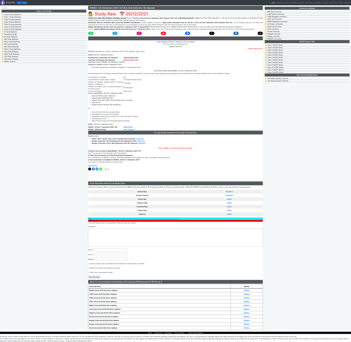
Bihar (150, 219)
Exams (325, 3)
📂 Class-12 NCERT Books (274, 72)
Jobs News (309, 3)
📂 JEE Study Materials (10, 56)
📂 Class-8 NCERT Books (274, 62)
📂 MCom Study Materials (11, 49)
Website (91, 259)
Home (273, 3)
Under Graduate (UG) (172, 219)
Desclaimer (168, 333)
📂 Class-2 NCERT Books (274, 47)
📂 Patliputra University (273, 26)
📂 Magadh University (272, 34)
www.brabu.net (129, 129)
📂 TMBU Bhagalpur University (275, 16)
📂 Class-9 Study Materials (11, 22)
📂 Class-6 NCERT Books (274, 57)
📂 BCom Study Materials (11, 42)
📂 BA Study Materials (9, 37)
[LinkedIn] (236, 33)
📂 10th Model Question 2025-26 (276, 78)
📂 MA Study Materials (10, 44)
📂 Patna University (272, 29)
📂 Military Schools (8, 61)
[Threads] (260, 33)
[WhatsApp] (90, 33)
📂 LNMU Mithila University (274, 14)
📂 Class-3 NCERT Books (274, 50)
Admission (95, 219)
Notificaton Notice (297, 3)
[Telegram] (115, 33)
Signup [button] (24, 2)
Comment (92, 226)
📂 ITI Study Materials (9, 32)
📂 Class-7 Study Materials (11, 17)
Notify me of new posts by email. (101, 272)
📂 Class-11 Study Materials (11, 27)
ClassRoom (318, 3)
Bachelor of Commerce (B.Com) (122, 219)
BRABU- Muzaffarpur (159, 219)
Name (90, 250)
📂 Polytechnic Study (9, 34)
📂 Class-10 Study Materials (11, 24)
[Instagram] (139, 33)
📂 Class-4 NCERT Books (274, 52)
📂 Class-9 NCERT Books (274, 65)
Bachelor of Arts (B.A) (105, 219)
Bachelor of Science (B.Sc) (140, 219)
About (150, 333)
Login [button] (19, 2)
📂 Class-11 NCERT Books (274, 70)
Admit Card (333, 3)
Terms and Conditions (195, 333)
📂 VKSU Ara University (273, 19)
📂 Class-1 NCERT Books (274, 45)
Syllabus (347, 3)
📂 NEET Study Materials (10, 54)
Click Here (141, 141)
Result (341, 3)
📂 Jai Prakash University (274, 24)
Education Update (283, 3)
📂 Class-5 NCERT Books (274, 55)
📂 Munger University (272, 36)
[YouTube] (163, 33)
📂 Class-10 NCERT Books (274, 67)
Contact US (158, 333)
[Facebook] (187, 33)
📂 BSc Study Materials (10, 39)
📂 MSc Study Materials (10, 47)
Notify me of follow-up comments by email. (105, 268)
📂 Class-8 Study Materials (11, 19)
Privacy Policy (179, 333)
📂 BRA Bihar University (273, 12)
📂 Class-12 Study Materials (11, 29)
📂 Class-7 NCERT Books (274, 60)
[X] (211, 33)
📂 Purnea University (272, 31)
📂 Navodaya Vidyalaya (10, 59)
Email (90, 254)
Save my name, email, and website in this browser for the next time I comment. (117, 264)
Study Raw (10, 2)
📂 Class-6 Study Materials (11, 14)
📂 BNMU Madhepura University (276, 21)
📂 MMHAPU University (273, 39)
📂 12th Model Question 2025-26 (276, 81)
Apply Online (128, 127)
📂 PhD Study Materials (10, 51)
